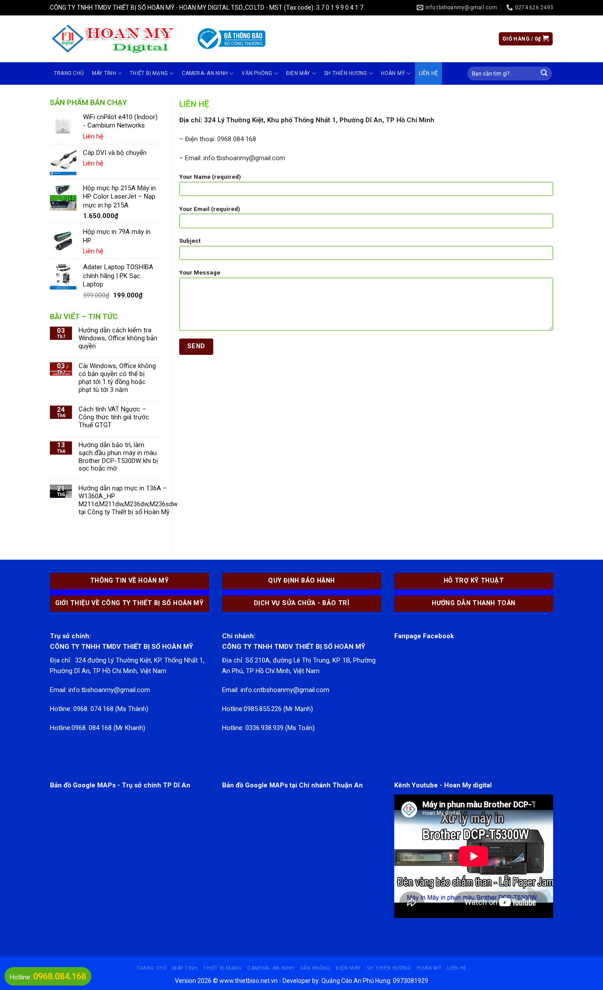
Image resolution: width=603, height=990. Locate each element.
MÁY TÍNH (104, 73)
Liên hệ (428, 73)
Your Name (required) (210, 176)
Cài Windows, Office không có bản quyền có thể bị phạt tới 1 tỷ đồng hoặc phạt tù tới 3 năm (117, 378)
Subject (189, 240)
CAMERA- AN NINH (205, 73)
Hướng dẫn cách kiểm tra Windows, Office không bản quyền (118, 338)
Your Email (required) (209, 209)
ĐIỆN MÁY (298, 73)
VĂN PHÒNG (256, 73)
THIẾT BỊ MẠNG (149, 73)
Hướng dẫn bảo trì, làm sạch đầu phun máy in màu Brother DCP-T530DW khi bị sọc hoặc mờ (118, 457)
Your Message (199, 272)
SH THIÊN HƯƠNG (345, 73)
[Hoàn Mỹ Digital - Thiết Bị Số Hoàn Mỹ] (115, 39)
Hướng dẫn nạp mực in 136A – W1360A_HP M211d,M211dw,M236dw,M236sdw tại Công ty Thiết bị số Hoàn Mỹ (128, 500)
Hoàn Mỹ (393, 73)
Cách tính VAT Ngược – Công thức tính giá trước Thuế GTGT (114, 417)
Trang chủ (69, 73)
